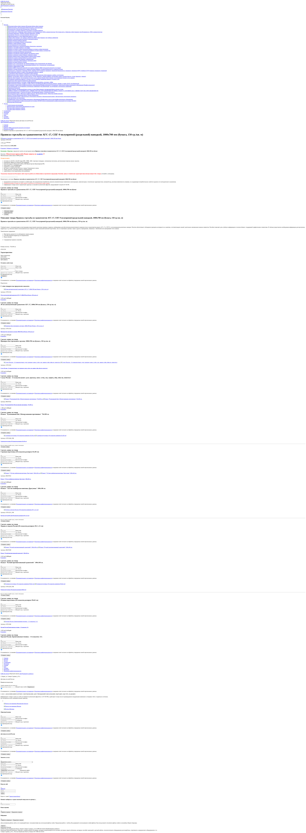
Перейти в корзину (5, 812)
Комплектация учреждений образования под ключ (20, 106)
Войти (2, 793)
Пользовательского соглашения (24, 205)
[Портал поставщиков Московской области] (16, 703)
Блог (5, 115)
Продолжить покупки (17, 812)
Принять (3, 825)
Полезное (6, 112)
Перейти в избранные (6, 820)
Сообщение (19, 720)
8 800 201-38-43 (5, 1)
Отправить (3, 276)
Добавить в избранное (13, 148)
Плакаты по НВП (8, 129)
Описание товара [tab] (8, 211)
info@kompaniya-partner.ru (8, 5)
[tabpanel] (153, 233)
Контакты (6, 118)
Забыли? (3, 788)
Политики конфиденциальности (43, 205)
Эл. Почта (18, 195)
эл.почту (40, 154)
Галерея (6, 113)
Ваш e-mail (19, 267)
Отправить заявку (5, 208)
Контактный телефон (21, 197)
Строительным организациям (15, 105)
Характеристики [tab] (8, 212)
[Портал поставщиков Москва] (12, 706)
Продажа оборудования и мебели (16, 108)
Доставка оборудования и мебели (16, 109)
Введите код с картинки (22, 199)
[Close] (1, 344)
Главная (6, 125)
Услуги (6, 103)
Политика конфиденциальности (12, 671)
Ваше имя (18, 194)
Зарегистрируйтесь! (14, 796)
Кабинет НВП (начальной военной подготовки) (17, 127)
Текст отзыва (19, 271)
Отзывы (6, 116)
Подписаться (31, 687)
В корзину (4, 148)
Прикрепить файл (25, 770)
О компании (7, 111)
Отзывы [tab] (6, 214)
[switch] (1, 202)
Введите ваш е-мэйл (21, 687)
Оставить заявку (5, 446)
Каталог (6, 24)
